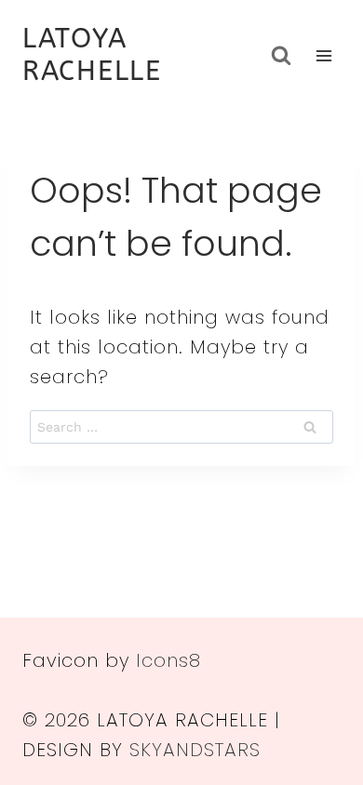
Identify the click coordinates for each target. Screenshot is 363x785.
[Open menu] (323, 55)
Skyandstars (195, 750)
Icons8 (168, 660)
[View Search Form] (281, 56)
